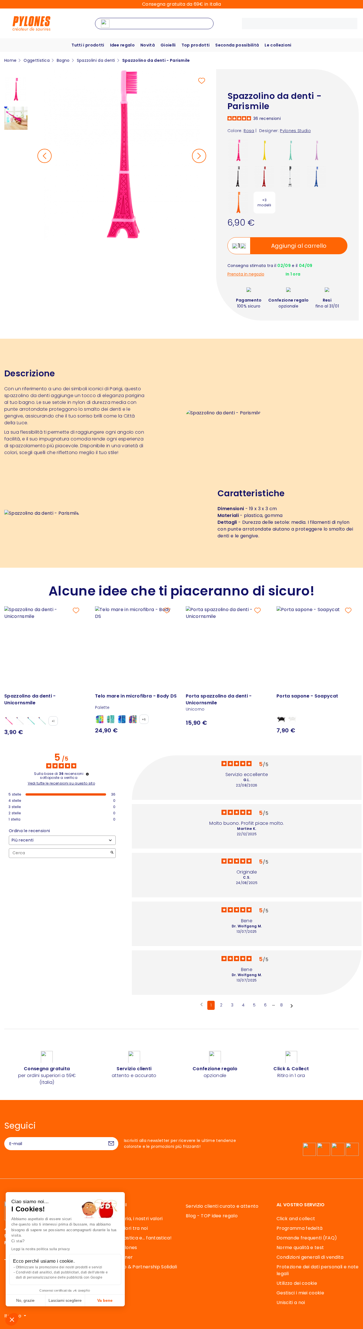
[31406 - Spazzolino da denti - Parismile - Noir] (238, 176)
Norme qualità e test (300, 1247)
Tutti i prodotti (87, 45)
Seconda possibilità (237, 45)
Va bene (105, 1300)
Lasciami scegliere (65, 1300)
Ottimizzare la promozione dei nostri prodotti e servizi (59, 1267)
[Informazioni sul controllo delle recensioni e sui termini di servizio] (87, 774)
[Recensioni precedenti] (201, 1005)
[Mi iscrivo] (111, 1143)
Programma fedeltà (299, 1228)
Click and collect (296, 1218)
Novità (147, 45)
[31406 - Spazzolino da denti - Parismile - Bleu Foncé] (317, 176)
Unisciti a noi (291, 1302)
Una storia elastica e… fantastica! (133, 1238)
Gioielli (168, 45)
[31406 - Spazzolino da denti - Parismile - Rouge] (264, 176)
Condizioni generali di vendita (310, 1257)
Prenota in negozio (245, 274)
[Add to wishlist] (201, 80)
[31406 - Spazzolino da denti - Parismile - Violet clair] (317, 150)
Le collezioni (278, 45)
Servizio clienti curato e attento (222, 1206)
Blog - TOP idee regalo (212, 1216)
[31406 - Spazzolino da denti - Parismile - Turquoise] (290, 150)
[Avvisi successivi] (291, 1005)
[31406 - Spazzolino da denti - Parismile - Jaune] (264, 150)
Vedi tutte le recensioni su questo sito (61, 783)
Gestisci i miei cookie (300, 1293)
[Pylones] (31, 23)
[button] (12, 1319)
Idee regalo (122, 45)
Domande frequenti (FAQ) (307, 1238)
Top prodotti (196, 45)
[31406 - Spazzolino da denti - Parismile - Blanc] (290, 176)
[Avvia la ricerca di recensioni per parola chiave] (112, 853)
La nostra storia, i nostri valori (129, 1218)
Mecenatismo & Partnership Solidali (136, 1267)
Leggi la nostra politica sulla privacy (40, 1249)
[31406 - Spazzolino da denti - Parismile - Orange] (238, 202)
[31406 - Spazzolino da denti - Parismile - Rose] (238, 150)
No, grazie (25, 1300)
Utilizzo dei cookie (297, 1283)
